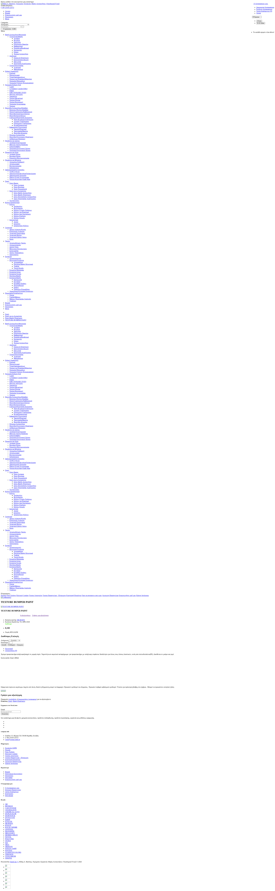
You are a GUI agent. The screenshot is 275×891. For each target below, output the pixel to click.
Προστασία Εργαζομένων (14, 293)
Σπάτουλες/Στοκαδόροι (22, 289)
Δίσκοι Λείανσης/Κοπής (17, 229)
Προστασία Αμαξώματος (22, 64)
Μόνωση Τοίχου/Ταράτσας (18, 145)
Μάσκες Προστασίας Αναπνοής (20, 299)
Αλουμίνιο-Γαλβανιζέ (16, 162)
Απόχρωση (4, 640)
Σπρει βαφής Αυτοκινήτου (22, 193)
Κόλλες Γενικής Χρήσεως (23, 210)
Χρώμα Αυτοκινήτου (21, 54)
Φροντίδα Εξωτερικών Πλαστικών (21, 137)
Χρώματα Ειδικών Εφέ (13, 85)
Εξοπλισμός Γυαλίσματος (22, 123)
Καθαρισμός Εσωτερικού (18, 127)
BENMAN (9, 806)
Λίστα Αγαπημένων (12, 792)
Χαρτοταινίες (13, 255)
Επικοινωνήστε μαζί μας (127, 595)
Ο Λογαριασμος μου (12, 788)
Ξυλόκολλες (18, 206)
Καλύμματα (18, 280)
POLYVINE (9, 839)
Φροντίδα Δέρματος (20, 133)
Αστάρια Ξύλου (14, 154)
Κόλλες (12, 204)
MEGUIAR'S (10, 833)
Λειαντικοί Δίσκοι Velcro (18, 237)
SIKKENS (9, 846)
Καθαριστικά (18, 46)
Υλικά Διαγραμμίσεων (17, 77)
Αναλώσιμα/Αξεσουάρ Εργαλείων (21, 291)
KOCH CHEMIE (11, 827)
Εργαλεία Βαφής (15, 278)
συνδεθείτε (13, 699)
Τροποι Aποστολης (35, 595)
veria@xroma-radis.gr (12, 739)
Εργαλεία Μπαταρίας (16, 270)
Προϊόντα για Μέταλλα (13, 160)
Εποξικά (12, 73)
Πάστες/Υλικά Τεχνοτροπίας (19, 177)
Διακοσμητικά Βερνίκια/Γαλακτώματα (22, 174)
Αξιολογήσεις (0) (11, 651)
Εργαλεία (8, 256)
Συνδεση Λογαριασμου (264, 9)
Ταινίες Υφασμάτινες (16, 253)
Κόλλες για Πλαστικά (21, 212)
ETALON (8, 821)
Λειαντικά (17, 67)
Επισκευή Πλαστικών (21, 58)
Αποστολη (5, 714)
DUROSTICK (10, 816)
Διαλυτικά (17, 42)
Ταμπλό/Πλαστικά (20, 129)
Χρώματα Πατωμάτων (17, 81)
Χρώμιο (12, 106)
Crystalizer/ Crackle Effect (18, 89)
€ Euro (259, 21)
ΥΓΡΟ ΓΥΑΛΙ (14, 172)
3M (6, 804)
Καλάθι (4, 645)
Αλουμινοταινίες (15, 245)
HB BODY (21, 620)
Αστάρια (17, 38)
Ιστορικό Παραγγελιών (13, 790)
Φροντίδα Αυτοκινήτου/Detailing (16, 108)
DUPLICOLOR (10, 814)
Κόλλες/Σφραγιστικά (12, 202)
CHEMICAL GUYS (12, 812)
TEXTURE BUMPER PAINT (15, 320)
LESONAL (9, 829)
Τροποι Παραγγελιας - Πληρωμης (54, 595)
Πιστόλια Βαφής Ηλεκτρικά (23, 264)
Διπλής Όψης (13, 247)
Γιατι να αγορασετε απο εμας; (92, 595)
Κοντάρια (17, 282)
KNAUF (8, 825)
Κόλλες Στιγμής (19, 218)
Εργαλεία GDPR (11, 748)
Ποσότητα (4, 642)
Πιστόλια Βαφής (15, 276)
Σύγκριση (20, 645)
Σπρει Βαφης (13, 183)
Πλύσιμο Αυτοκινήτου (17, 135)
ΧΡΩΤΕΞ (8, 858)
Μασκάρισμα (18, 69)
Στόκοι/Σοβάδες (14, 146)
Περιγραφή (9, 649)
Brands (7, 13)
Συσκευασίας (13, 251)
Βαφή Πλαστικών (19, 701)
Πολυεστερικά (14, 75)
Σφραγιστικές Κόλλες (21, 226)
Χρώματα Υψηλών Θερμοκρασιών (21, 83)
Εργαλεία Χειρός (15, 274)
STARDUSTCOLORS (13, 852)
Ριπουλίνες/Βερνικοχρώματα (19, 158)
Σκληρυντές (18, 50)
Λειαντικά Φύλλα (15, 235)
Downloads (9, 796)
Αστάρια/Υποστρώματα (17, 143)
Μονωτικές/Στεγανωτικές (18, 249)
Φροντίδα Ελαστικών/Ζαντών (19, 114)
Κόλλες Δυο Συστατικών (22, 214)
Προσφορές (9, 17)
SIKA (7, 845)
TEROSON (9, 854)
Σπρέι (7, 181)
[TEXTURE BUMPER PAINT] (12, 606)
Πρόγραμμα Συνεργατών (13, 774)
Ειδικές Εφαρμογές (11, 71)
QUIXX (8, 841)
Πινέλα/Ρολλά (19, 285)
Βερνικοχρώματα (15, 166)
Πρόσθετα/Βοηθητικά (21, 48)
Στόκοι (16, 52)
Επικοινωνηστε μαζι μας (13, 15)
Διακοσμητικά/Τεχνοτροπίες (14, 170)
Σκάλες (16, 287)
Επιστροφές (9, 794)
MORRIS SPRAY (11, 835)
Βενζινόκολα (18, 208)
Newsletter (8, 778)
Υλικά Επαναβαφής (16, 37)
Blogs (7, 19)
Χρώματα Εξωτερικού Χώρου (19, 148)
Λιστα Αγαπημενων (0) (264, 11)
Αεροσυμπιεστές (15, 258)
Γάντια (11, 295)
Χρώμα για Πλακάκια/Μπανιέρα (20, 79)
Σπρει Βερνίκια (19, 187)
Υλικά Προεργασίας (16, 65)
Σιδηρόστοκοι (14, 168)
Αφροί (16, 222)
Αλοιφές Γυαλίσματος (21, 121)
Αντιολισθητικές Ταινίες (17, 243)
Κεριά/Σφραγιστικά (20, 125)
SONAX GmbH (10, 848)
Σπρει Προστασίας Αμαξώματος (25, 199)
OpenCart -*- (14, 862)
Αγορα (258, 13)
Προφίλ (3, 595)
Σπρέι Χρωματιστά (20, 189)
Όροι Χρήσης (11, 595)
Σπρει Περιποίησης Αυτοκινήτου (25, 197)
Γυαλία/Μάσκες (14, 297)
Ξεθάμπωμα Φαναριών (17, 139)
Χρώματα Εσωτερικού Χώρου (19, 150)
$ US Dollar (260, 23)
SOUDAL (8, 850)
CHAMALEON (10, 810)
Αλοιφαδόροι (18, 262)
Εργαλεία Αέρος (15, 272)
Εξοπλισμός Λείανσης (16, 231)
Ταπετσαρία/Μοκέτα (21, 131)
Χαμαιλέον (13, 96)
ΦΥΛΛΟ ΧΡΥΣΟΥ (16, 94)
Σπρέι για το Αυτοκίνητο (17, 191)
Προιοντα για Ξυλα (11, 152)
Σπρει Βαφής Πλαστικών (22, 195)
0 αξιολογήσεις (25, 615)
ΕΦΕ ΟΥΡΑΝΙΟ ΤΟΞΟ (17, 92)
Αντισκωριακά (14, 164)
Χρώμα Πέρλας (14, 100)
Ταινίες (7, 241)
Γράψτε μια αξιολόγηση (40, 615)
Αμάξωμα (12, 56)
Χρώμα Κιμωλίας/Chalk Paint (19, 179)
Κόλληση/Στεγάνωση (21, 60)
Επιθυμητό (11, 645)
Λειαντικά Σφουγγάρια (17, 233)
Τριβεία (16, 266)
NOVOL (8, 837)
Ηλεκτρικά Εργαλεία (16, 260)
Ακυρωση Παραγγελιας (110, 595)
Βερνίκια (17, 40)
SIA (6, 843)
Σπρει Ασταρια (19, 185)
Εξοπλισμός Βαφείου (21, 44)
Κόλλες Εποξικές (20, 216)
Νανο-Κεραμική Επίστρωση (23, 119)
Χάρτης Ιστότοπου (142, 595)
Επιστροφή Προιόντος (73, 595)
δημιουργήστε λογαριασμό (27, 699)
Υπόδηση (12, 301)
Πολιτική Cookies (22, 595)
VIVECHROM (10, 856)
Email (3, 709)
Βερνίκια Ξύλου (15, 156)
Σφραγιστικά (13, 220)
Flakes (11, 91)
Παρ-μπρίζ (17, 62)
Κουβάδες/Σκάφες (20, 283)
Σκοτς (11, 239)
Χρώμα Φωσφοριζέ (16, 102)
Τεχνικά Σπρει (14, 201)
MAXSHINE (9, 831)
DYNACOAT (10, 818)
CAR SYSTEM (10, 808)
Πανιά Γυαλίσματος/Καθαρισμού (20, 112)
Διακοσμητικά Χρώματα (17, 175)
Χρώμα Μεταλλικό (16, 98)
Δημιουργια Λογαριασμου (265, 7)
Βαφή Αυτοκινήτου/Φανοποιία (15, 35)
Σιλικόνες (17, 224)
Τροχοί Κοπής (19, 268)
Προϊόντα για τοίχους (12, 141)
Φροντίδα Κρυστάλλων (17, 116)
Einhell (7, 819)
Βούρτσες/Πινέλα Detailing (18, 110)
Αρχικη (7, 11)
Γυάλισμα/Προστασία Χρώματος (20, 118)
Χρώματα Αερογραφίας (17, 104)
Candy (11, 87)
